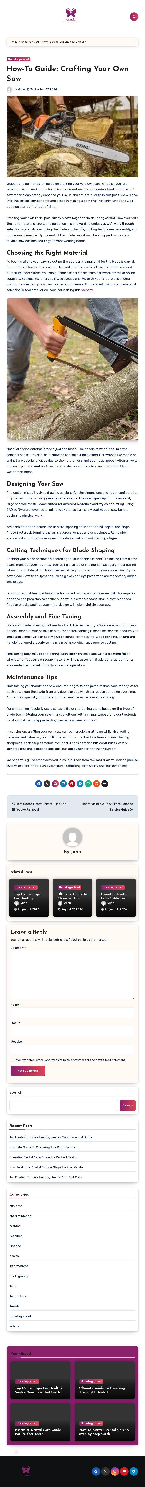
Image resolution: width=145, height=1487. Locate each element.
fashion (15, 1226)
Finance (15, 1246)
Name (16, 1004)
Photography (18, 1276)
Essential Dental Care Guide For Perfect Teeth (114, 898)
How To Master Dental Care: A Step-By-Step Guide (46, 1167)
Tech (12, 1286)
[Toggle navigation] (10, 17)
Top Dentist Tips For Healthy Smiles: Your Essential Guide (50, 1137)
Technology (17, 1296)
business (15, 1206)
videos (14, 1326)
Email (15, 1023)
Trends (14, 1306)
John (21, 89)
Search (16, 1092)
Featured (16, 1236)
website (87, 290)
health (14, 1256)
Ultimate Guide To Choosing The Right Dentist (72, 898)
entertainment (20, 1216)
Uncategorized (18, 59)
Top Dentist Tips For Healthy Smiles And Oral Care (45, 1177)
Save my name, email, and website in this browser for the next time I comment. (70, 1060)
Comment (19, 948)
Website (16, 1041)
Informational (19, 1266)
